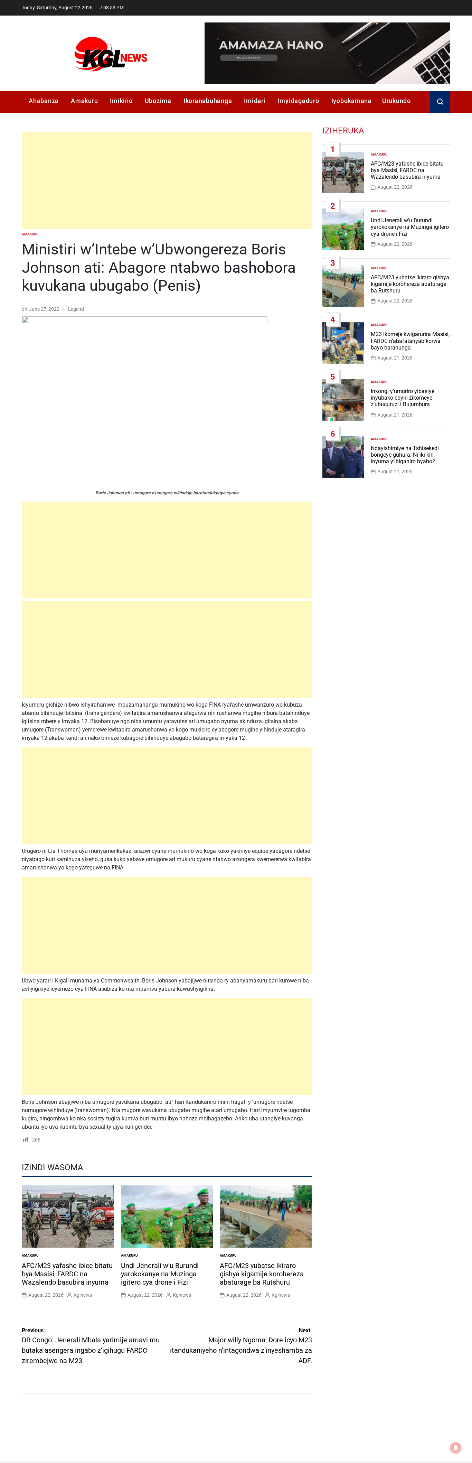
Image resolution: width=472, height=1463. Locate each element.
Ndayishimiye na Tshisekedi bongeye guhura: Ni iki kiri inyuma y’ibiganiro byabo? (405, 455)
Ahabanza (44, 100)
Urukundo (396, 100)
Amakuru (84, 100)
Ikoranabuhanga (207, 100)
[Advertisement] (167, 180)
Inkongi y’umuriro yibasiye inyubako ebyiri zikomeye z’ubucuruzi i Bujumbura (402, 398)
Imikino (121, 100)
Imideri (254, 100)
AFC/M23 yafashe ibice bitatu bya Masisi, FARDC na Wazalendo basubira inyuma (67, 1273)
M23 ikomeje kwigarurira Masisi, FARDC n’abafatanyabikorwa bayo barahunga (410, 341)
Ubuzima (158, 100)
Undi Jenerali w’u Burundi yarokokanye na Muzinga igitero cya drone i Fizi (160, 1273)
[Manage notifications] (455, 1447)
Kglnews (83, 1295)
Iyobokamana (351, 100)
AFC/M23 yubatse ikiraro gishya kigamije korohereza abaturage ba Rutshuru (262, 1273)
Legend (76, 309)
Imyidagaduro (298, 100)
